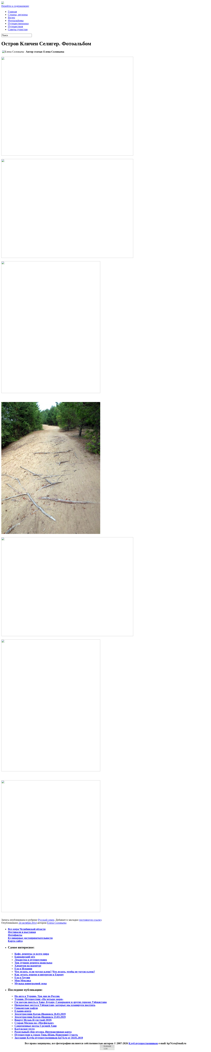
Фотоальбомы (16, 20)
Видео (11, 17)
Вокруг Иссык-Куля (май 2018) (33, 1020)
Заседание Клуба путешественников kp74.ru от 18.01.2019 (49, 1037)
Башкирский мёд (25, 956)
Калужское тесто (25, 1028)
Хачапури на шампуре (28, 965)
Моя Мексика (23, 980)
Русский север (46, 919)
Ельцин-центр (23, 1011)
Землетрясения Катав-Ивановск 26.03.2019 (40, 1014)
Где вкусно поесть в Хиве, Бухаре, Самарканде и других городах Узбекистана (61, 1002)
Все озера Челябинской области (26, 929)
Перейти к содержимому (15, 6)
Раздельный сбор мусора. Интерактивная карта (43, 1031)
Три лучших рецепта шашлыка (33, 962)
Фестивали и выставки (22, 932)
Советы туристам (18, 29)
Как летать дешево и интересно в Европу (39, 974)
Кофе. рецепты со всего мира (32, 953)
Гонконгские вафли (26, 1008)
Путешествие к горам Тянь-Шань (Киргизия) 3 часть (46, 1034)
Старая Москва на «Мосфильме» (34, 1022)
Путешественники (18, 23)
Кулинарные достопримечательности (30, 938)
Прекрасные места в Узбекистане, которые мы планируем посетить (55, 1005)
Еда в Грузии (22, 977)
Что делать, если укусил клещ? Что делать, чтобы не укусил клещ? (55, 971)
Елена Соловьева (56, 922)
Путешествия (15, 26)
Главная (12, 11)
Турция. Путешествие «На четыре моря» (39, 999)
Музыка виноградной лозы (31, 983)
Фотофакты (15, 935)
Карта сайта (15, 941)
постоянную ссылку (90, 919)
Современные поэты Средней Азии (36, 1025)
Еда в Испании (23, 968)
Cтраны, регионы (18, 14)
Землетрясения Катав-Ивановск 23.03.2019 (40, 1017)
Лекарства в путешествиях (31, 959)
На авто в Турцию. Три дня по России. (37, 996)
